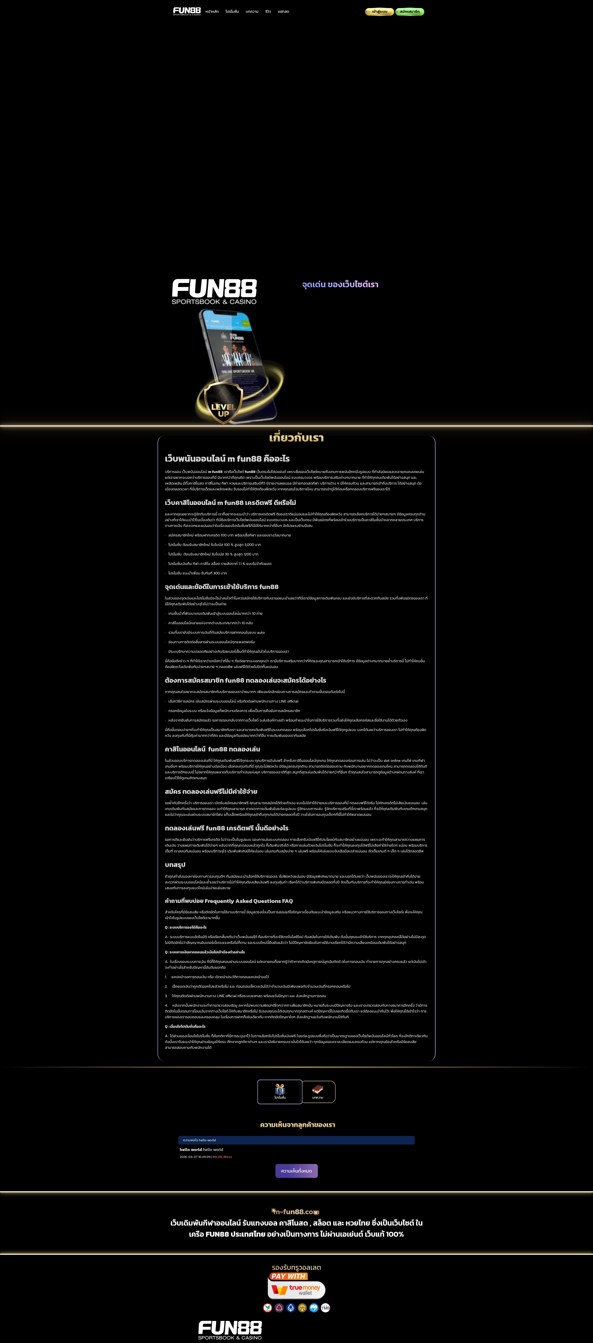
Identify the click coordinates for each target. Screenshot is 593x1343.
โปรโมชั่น (232, 11)
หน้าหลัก (212, 11)
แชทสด (283, 11)
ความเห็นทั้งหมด (296, 1170)
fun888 (363, 1319)
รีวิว (268, 11)
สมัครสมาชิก (349, 125)
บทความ (252, 11)
